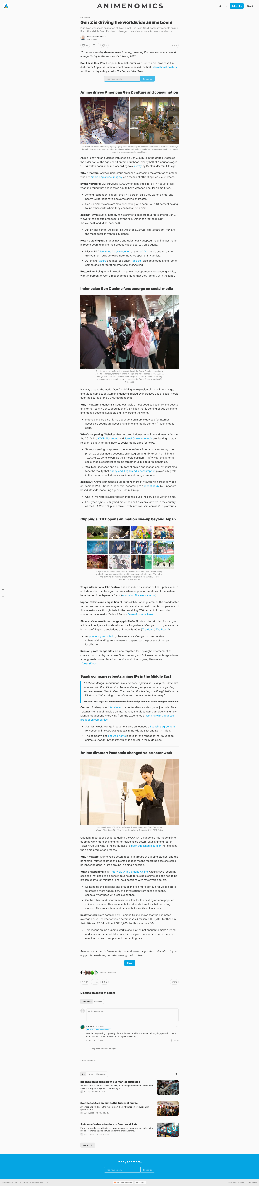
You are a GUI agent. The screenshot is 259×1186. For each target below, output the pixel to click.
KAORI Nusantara (108, 438)
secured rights (117, 735)
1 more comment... (88, 1060)
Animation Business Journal (138, 595)
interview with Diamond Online (129, 871)
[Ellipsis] (177, 1026)
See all (86, 1145)
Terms (31, 1182)
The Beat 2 (162, 629)
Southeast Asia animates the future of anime (109, 1103)
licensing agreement (162, 726)
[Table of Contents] (3, 593)
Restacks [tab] (98, 1001)
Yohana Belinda (98, 1092)
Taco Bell (136, 260)
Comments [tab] (87, 1001)
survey (138, 166)
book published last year (146, 845)
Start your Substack (124, 1182)
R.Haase (90, 1026)
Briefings (85, 17)
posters (172, 67)
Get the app (140, 1182)
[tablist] (92, 1001)
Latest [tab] (90, 1074)
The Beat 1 (148, 629)
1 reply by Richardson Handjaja (102, 1048)
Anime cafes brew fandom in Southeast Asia (108, 1124)
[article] (129, 1088)
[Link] (76, 92)
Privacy (25, 1182)
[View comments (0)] (106, 1095)
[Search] (220, 6)
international (159, 67)
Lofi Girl (143, 251)
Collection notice (41, 1182)
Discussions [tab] (101, 1074)
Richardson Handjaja (96, 36)
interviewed (115, 707)
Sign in (250, 6)
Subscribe (237, 6)
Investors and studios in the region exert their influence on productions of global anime (114, 1108)
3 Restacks (112, 972)
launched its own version (115, 251)
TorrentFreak (89, 663)
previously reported (101, 636)
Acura (102, 260)
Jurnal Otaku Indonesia (138, 438)
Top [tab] (83, 1074)
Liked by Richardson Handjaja (99, 1030)
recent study (151, 486)
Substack (231, 1182)
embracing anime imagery (106, 177)
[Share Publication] (226, 6)
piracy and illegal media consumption (132, 471)
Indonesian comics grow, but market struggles (110, 1081)
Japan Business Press (140, 614)
